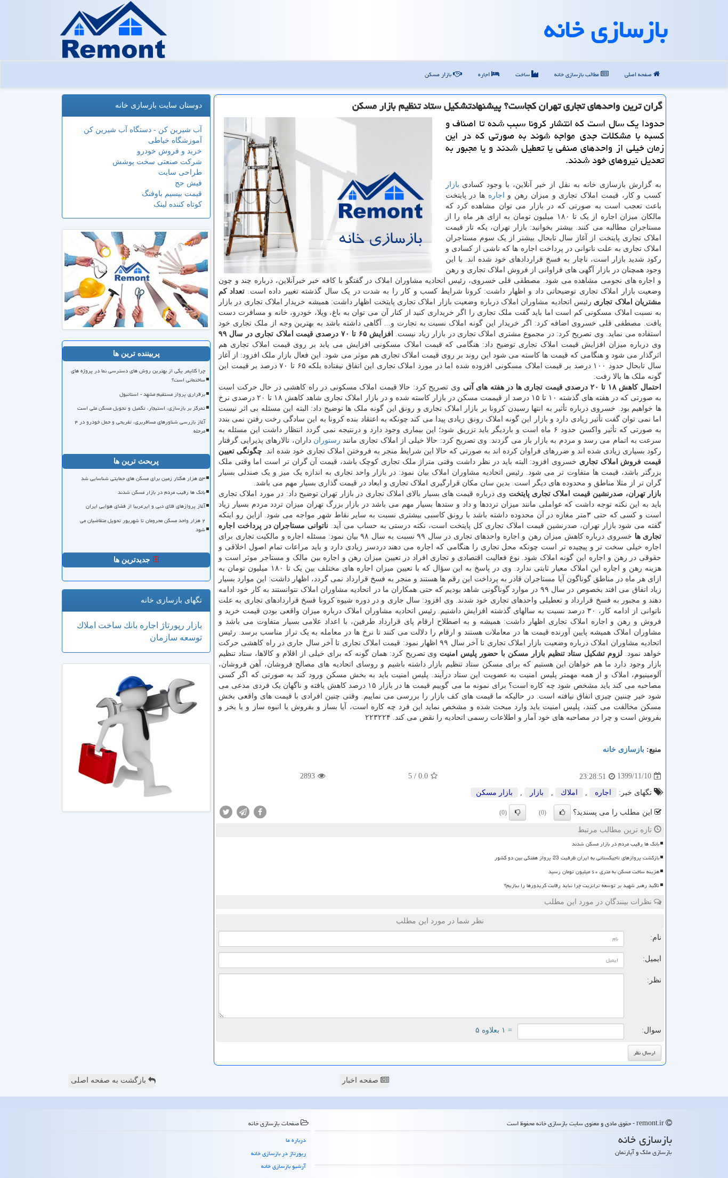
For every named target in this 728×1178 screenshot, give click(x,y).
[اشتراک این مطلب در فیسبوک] (260, 811)
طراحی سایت (180, 172)
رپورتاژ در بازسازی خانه (278, 1153)
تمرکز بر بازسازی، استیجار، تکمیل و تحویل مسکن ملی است (141, 408)
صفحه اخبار (361, 1080)
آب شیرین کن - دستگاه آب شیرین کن (143, 130)
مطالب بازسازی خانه (577, 74)
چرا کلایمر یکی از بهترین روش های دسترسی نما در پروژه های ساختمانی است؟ (138, 375)
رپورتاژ (171, 625)
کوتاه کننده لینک (177, 204)
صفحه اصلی (639, 74)
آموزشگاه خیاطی (175, 140)
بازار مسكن (439, 74)
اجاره (484, 74)
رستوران (327, 440)
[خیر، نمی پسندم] (517, 812)
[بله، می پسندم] (562, 812)
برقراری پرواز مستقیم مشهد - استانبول (162, 394)
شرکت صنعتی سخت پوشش (157, 162)
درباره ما (296, 1139)
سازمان (163, 637)
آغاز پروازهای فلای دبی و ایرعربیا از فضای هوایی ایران (145, 506)
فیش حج (188, 183)
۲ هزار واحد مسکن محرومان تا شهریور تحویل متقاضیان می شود (142, 525)
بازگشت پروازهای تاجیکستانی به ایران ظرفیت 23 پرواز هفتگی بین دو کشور (577, 857)
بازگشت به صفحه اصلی (109, 1080)
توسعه (189, 637)
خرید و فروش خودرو (169, 151)
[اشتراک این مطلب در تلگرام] (243, 811)
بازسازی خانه (606, 29)
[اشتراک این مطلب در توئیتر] (226, 811)
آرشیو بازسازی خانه (283, 1166)
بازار (452, 185)
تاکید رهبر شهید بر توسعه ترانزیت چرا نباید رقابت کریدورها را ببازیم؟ (581, 885)
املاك (569, 793)
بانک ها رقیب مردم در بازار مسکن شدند (615, 844)
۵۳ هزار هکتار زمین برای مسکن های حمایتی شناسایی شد (143, 478)
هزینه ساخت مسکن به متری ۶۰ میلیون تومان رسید (603, 871)
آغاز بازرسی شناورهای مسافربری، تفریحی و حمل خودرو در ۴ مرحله (140, 426)
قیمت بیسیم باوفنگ (172, 194)
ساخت (523, 74)
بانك (129, 625)
